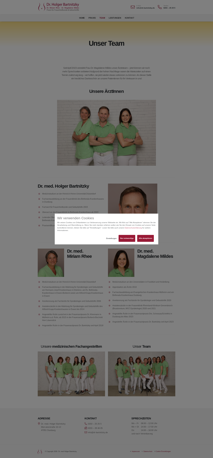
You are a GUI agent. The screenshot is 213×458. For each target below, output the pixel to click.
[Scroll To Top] (209, 455)
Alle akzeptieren (145, 238)
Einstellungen (111, 238)
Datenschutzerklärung (133, 228)
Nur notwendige (127, 238)
